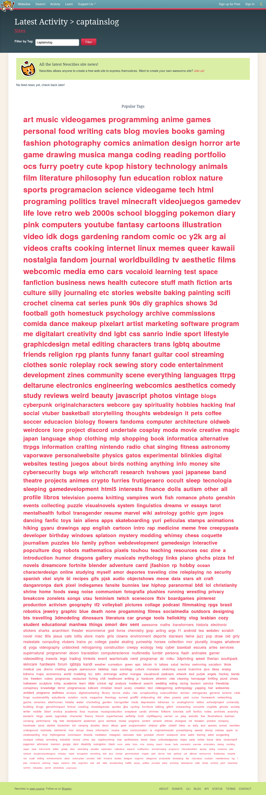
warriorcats (119, 658)
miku (170, 658)
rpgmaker (61, 716)
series (98, 303)
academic (71, 711)
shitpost (153, 725)
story (148, 364)
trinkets (89, 658)
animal (223, 725)
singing (167, 446)
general (215, 693)
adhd (211, 734)
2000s (103, 212)
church (160, 734)
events (31, 505)
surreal (123, 697)
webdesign (167, 413)
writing (90, 130)
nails (237, 693)
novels (31, 565)
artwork (181, 674)
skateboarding (133, 520)
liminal (71, 707)
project (75, 430)
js (138, 678)
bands (235, 674)
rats (135, 693)
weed (200, 658)
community (105, 374)
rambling (230, 744)
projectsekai (71, 768)
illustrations (215, 716)
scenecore (143, 598)
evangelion (100, 744)
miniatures (35, 762)
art (28, 119)
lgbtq (181, 344)
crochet (35, 303)
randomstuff (230, 739)
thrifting (213, 678)
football (35, 313)
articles (168, 720)
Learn (69, 4)
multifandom (143, 749)
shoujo (80, 730)
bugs (69, 472)
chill (102, 678)
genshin (225, 497)
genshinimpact (55, 707)
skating (127, 641)
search (148, 683)
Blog (197, 789)
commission (74, 734)
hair (210, 687)
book (157, 438)
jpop (149, 630)
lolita (78, 636)
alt (198, 578)
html (205, 189)
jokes (164, 762)
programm (174, 749)
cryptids (212, 707)
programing (45, 201)
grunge (143, 617)
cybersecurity (41, 472)
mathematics (97, 550)
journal (103, 259)
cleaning (182, 678)
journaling (80, 292)
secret (48, 767)
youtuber (149, 734)
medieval (135, 683)
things (95, 624)
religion (60, 354)
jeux (111, 753)
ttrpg (227, 374)
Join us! (199, 70)
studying (85, 572)
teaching (161, 550)
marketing (162, 323)
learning (168, 271)
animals (213, 165)
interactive (205, 542)
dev (123, 624)
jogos (216, 512)
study (32, 395)
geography (80, 604)
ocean (203, 565)
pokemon (197, 212)
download (232, 762)
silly (55, 292)
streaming (208, 354)
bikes (182, 725)
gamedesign (175, 542)
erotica (57, 711)
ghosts (223, 707)
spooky (203, 749)
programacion (76, 189)
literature (56, 177)
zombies (90, 758)
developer (35, 535)
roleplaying (192, 572)
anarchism (60, 630)
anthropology (183, 687)
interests (131, 489)
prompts (156, 762)
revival (76, 739)
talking (159, 707)
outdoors (200, 611)
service (208, 683)
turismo (227, 693)
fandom (74, 259)
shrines (154, 711)
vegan (26, 749)
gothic (187, 512)
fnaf (230, 405)
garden (107, 702)
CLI (188, 789)
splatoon (105, 535)
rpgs (213, 604)
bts (26, 617)
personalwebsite (77, 455)
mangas (135, 674)
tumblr (157, 652)
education (152, 177)
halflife (128, 762)
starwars (176, 636)
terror (61, 687)
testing (59, 463)
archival (214, 762)
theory (89, 716)
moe (71, 730)
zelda (127, 744)
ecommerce (95, 630)
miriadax (62, 753)
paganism (28, 744)
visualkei (95, 749)
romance (186, 497)
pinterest (206, 598)
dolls (174, 489)
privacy (216, 591)
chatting (60, 669)
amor (118, 572)
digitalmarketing (89, 693)
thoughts (138, 413)
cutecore (144, 282)
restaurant (79, 678)
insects (51, 658)
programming (133, 119)
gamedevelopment (74, 489)
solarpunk (172, 734)
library (106, 693)
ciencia (161, 753)
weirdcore (36, 430)
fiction (207, 282)
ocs (30, 165)
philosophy (96, 177)
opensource (88, 669)
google (67, 744)
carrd (141, 565)
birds (117, 463)
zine (215, 550)
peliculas (174, 520)
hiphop (158, 585)
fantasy (130, 224)
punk (118, 303)
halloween (30, 683)
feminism (104, 598)
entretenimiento (54, 758)
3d (213, 303)
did (159, 697)
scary (128, 687)
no (209, 572)
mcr (189, 641)
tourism (196, 683)
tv (175, 259)
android (190, 630)
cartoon (122, 527)
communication (139, 730)
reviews (56, 395)
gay (137, 405)
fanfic (51, 520)
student (31, 624)
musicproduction (111, 711)
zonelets (56, 598)
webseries (222, 687)
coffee (213, 413)
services (227, 647)
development (44, 374)
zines (75, 374)
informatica (182, 438)
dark (58, 585)
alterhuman (55, 702)
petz (186, 697)
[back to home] (7, 6)
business (71, 282)
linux (147, 247)
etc (104, 292)
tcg (233, 758)
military (40, 739)
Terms (230, 789)
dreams (173, 505)
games (198, 119)
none (110, 611)
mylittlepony (154, 716)
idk (51, 236)
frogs (26, 697)
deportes (136, 572)
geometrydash (132, 753)
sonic (58, 364)
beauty (102, 395)
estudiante (58, 697)
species (212, 725)
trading (75, 658)
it (186, 413)
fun (125, 177)
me (28, 333)
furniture (147, 707)
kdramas (163, 702)
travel (109, 201)
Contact (245, 789)
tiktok (227, 664)
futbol (64, 512)
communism (109, 591)
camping (83, 725)
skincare (30, 664)
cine (173, 572)
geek (123, 725)
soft (188, 711)
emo (96, 271)
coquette (211, 535)
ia (151, 730)
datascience (187, 762)
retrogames (199, 693)
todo (139, 734)
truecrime (194, 669)
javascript (131, 395)
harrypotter (121, 702)
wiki (147, 512)
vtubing (150, 744)
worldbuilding (144, 259)
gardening (100, 236)
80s (48, 636)
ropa (114, 669)
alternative (214, 438)
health (118, 282)
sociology (126, 669)
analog (226, 669)
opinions (65, 762)
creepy (132, 647)
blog (132, 130)
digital (213, 455)
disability (86, 744)
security (222, 572)
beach (159, 744)
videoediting (33, 658)
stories (123, 292)
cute (94, 165)
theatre (32, 480)
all (224, 489)
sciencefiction (169, 693)
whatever (232, 641)
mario (100, 636)
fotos (135, 744)
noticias (219, 730)
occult (175, 480)
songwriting (222, 734)
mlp (115, 438)
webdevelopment (138, 542)
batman (230, 716)
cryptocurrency (106, 739)
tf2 (97, 604)
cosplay (149, 430)
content (146, 720)
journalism (36, 542)
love (44, 212)
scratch (228, 630)
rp (174, 565)
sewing (126, 364)
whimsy (173, 535)
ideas (215, 669)
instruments (44, 749)
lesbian (208, 617)
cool (182, 354)
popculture (36, 550)
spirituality (159, 405)
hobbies (187, 405)
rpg (80, 354)
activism (58, 604)
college (101, 641)
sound (182, 669)
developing (178, 758)
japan (30, 438)
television (73, 497)
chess (192, 535)
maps (40, 674)
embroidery (209, 744)
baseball (184, 647)
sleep (193, 480)
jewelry (50, 611)
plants (99, 354)
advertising (83, 749)
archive (157, 313)
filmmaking (194, 604)
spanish (31, 578)
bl (68, 578)
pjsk (105, 578)
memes (171, 247)
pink (31, 224)
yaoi (177, 472)
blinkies (191, 455)
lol (208, 585)
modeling (80, 674)
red (25, 758)
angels (211, 674)
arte (233, 142)
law (145, 585)
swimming (199, 664)
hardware (47, 664)
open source (37, 788)
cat (81, 303)
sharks (43, 630)
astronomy (215, 446)
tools (159, 617)
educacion (58, 421)
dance (59, 323)
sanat (41, 725)
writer (27, 711)
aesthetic (198, 259)
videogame (156, 189)
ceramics (40, 702)
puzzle (75, 505)
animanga (110, 674)
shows (196, 303)
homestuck (85, 313)
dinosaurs (92, 617)
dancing (33, 520)
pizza (219, 557)
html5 (108, 489)
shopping (135, 438)
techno (185, 664)
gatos (133, 455)
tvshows (158, 472)
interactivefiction (189, 749)
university (233, 702)
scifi (223, 292)
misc (38, 636)
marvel (132, 512)
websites (35, 463)
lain (78, 520)
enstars (71, 693)
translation (90, 652)
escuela (199, 647)
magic (231, 430)
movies (156, 130)
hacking (211, 405)
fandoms (132, 421)
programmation (137, 725)
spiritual (177, 753)
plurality (201, 641)
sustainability (40, 697)
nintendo (112, 446)
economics (53, 674)
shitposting (148, 697)
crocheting (93, 702)
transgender (87, 512)
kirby (57, 683)
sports (35, 189)
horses (160, 641)
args (172, 630)
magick (145, 753)
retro (63, 212)
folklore (166, 711)
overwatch (185, 744)
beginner (139, 758)
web (82, 212)
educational (54, 624)
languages (200, 374)
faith (99, 758)
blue (84, 611)
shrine (30, 591)
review (122, 720)
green (129, 664)
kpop (114, 165)
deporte (159, 636)
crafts (61, 247)
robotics (32, 611)
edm (98, 674)
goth (57, 313)
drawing (61, 154)
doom (74, 652)
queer (198, 247)
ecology (146, 647)
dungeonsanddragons (44, 753)
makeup (84, 323)
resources (185, 550)
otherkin (161, 678)
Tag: (24, 41)
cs (236, 730)
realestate (31, 641)
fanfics (197, 711)
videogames (83, 119)
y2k (195, 236)
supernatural (33, 652)
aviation (73, 697)
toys (66, 520)
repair (71, 753)
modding (151, 535)
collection (176, 641)
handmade (29, 725)
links (171, 557)
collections (119, 749)
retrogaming (92, 647)
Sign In (250, 4)
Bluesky (67, 788)
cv (173, 702)
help (159, 647)
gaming (211, 130)
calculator (128, 734)
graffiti (134, 697)
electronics (74, 385)
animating (51, 739)
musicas (93, 711)
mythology (150, 557)
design (184, 142)
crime (86, 739)
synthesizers (131, 739)
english (101, 527)
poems (95, 497)
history (139, 165)
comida (35, 323)
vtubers (68, 641)
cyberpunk (37, 405)
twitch (123, 598)
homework (208, 697)
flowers (108, 421)
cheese (119, 753)
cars (115, 271)
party (192, 739)
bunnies (130, 585)
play (183, 716)
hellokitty (176, 617)
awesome (150, 624)
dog (56, 550)
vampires (137, 497)
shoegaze (180, 720)
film (30, 177)
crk (190, 720)
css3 (153, 753)
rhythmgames (57, 734)
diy (148, 303)
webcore (118, 405)
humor (63, 557)
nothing (137, 463)
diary (226, 212)
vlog (193, 617)
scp (93, 739)
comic (164, 236)
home (45, 591)
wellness (58, 692)
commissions (193, 313)
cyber (170, 647)
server (168, 716)
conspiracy (30, 687)
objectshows (140, 578)
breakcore (33, 598)
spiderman (90, 720)
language (53, 438)
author (123, 674)
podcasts (167, 674)
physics (112, 455)
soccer (32, 421)
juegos (80, 463)
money (199, 463)
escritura (111, 720)
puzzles (60, 542)
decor (105, 725)
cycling (135, 707)
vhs (25, 678)
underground (30, 730)
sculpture (45, 683)
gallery (104, 557)
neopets (231, 753)
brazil (118, 687)
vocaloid (139, 271)
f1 (179, 630)
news (96, 282)
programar (149, 658)
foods (59, 591)
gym (202, 512)
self (98, 762)
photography (77, 142)
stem (76, 744)
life (28, 212)
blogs (208, 396)
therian (213, 658)
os (189, 725)
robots (71, 550)
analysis (120, 683)
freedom (36, 678)
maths (165, 624)
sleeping (35, 489)
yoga (33, 647)
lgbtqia (75, 664)
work (156, 497)
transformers (183, 624)
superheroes (114, 716)
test (190, 271)
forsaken (199, 720)
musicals (124, 557)
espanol (131, 749)
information (58, 446)
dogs (69, 236)
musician (208, 758)
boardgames (181, 598)
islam (72, 749)
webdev (212, 630)
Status (217, 789)
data (176, 578)
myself (104, 572)
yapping (200, 687)
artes (213, 647)
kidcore (93, 687)
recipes (81, 578)
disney (209, 730)
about (99, 463)
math (186, 282)
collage (152, 604)
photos (161, 395)
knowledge (48, 687)
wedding (161, 683)
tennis (116, 693)
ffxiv (160, 598)
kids (62, 720)
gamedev (224, 201)
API (206, 789)
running (176, 591)
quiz (203, 725)
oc (182, 236)
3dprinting (185, 658)
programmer (57, 652)
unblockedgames (168, 739)
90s (134, 303)
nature (211, 177)
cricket (101, 683)
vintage (186, 395)
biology (85, 421)
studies (118, 758)
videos (35, 247)
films (227, 259)
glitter (163, 725)
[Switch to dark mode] (261, 4)
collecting (53, 505)
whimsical (42, 744)
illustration (202, 224)
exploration (106, 749)
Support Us (85, 4)
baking (175, 292)
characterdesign (40, 572)
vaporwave (38, 455)
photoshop (58, 767)
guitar (163, 354)
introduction (38, 557)
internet (121, 247)
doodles (95, 725)
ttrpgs (31, 446)
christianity (225, 585)
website (148, 292)
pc (90, 641)
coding (148, 154)
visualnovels (100, 505)
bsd (191, 674)
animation (151, 142)
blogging (160, 212)
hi (155, 664)
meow (162, 578)
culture (34, 292)
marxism (55, 744)
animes (79, 480)
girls (110, 636)
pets (197, 413)
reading (178, 154)
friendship (222, 683)
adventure (121, 565)
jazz (200, 636)
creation (139, 687)
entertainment (200, 364)
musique (28, 739)
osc (204, 550)
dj (24, 647)
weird (80, 395)
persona (172, 652)
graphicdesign (46, 344)
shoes (234, 678)
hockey (224, 674)
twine (190, 636)
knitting (115, 497)
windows (82, 535)
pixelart (112, 323)
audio (119, 578)
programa (43, 692)
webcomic (42, 271)
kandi (87, 664)
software (195, 323)
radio (134, 446)
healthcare (115, 678)
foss (82, 711)
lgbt (120, 333)
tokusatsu (37, 767)
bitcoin (147, 664)
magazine (96, 697)
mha (142, 744)
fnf (231, 557)
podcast (171, 604)
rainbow (27, 753)
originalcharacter (164, 730)
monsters (153, 669)
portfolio (210, 154)
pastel (114, 641)
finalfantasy (219, 753)
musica (92, 154)
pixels (121, 550)
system (125, 505)
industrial (65, 739)
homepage (198, 678)
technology (175, 165)
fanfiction (38, 282)
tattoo (200, 702)
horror (211, 142)
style (59, 578)
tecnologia (217, 480)
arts (225, 282)
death (97, 611)
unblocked (70, 647)
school (129, 212)
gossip (64, 749)
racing (184, 683)
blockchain (64, 725)
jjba (125, 707)
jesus (57, 636)
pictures (133, 604)
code (168, 364)
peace (137, 762)
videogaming (163, 687)
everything (164, 374)
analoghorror (185, 702)
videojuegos (182, 201)
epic (138, 664)
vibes (125, 730)
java (206, 669)
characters (134, 344)
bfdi (199, 585)
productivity (164, 758)
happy (56, 762)
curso (195, 697)
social (31, 413)
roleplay (83, 364)
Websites (24, 4)
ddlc (74, 762)
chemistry (136, 630)
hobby (187, 565)
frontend (108, 758)
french (100, 716)
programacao (77, 687)
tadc (169, 753)
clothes (35, 364)
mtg (55, 720)
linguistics (149, 505)
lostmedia (46, 730)
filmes (154, 611)
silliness (193, 753)
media (74, 271)
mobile (37, 711)
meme (189, 527)
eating (173, 683)
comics (116, 142)
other (211, 489)
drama (48, 669)
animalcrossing (159, 749)
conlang (28, 721)
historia (202, 624)
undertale (124, 430)
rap (151, 527)
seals (49, 716)
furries (120, 480)
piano (186, 557)
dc (162, 658)
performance (43, 720)
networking (224, 697)
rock (105, 364)
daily (195, 725)
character (76, 716)
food (66, 130)
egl (111, 683)
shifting (40, 758)
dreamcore (53, 565)
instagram (115, 734)
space (208, 271)
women (185, 693)
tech (187, 189)
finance (155, 489)
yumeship (144, 641)
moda (170, 430)
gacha (27, 702)
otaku (126, 693)
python (107, 542)
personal (39, 130)
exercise (197, 744)
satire (191, 734)
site (215, 463)
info (181, 463)
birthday (59, 535)
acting (161, 630)
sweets (199, 730)
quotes (116, 707)
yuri (156, 520)
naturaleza (197, 758)
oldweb (220, 421)
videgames (151, 758)
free (202, 527)
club (92, 762)
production (34, 604)
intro (139, 527)
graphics (169, 303)
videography (49, 647)
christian (106, 687)
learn (82, 683)
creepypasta (224, 527)
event (102, 658)
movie (189, 430)
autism (192, 489)
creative (210, 430)
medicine (168, 527)
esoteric (28, 716)
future (210, 739)
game (33, 154)
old (227, 636)
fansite (112, 585)
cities (104, 762)
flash (185, 652)
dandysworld (74, 720)
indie (173, 333)
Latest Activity (41, 21)
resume (113, 512)
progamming (131, 611)
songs (73, 598)
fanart (141, 354)
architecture (191, 421)
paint (222, 762)
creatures (222, 749)
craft (208, 578)
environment (140, 636)
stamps (196, 520)
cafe (68, 636)
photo (206, 497)
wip (84, 472)
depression (148, 702)
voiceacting (183, 707)
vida (172, 678)
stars (188, 578)
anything (162, 463)
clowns (122, 636)
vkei (47, 578)
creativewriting (31, 734)
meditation (101, 734)
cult (185, 753)
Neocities (20, 788)
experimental (160, 455)
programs (134, 720)
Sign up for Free (229, 4)
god (111, 630)
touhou (139, 550)
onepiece (131, 711)
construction (114, 647)
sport (192, 333)
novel (27, 636)
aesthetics (191, 385)
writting (129, 678)
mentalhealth (38, 512)
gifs (95, 578)
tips (187, 758)
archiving (174, 762)
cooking (89, 247)
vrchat (200, 739)
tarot (215, 505)
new (119, 739)
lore (58, 430)
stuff (168, 282)
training (201, 734)
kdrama (28, 674)
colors (48, 678)
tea (201, 630)
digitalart (50, 333)
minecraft (139, 201)
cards (143, 711)
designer (128, 758)
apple (229, 730)
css (134, 333)
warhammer (205, 753)
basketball (76, 413)
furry (48, 165)
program (225, 323)
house (168, 744)
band (219, 472)
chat (149, 446)
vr (186, 505)
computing (50, 641)
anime (172, 119)
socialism (215, 664)
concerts (198, 707)
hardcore (147, 678)
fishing (93, 678)
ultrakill (173, 725)
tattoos (163, 664)
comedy (223, 385)
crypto (100, 480)
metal (81, 344)
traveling (157, 572)
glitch (169, 707)
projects (56, 480)
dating (212, 749)
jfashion (160, 565)
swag (73, 591)
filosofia (88, 734)
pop (209, 636)
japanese (198, 472)
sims (183, 734)
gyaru (47, 527)
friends (34, 354)
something (95, 753)
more (119, 744)
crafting (86, 446)
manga (120, 154)
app (85, 527)
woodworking (116, 762)
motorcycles (78, 758)
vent (134, 624)
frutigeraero (148, 480)
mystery (128, 535)
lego (63, 658)
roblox (185, 177)
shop (75, 438)
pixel (71, 585)
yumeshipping (184, 730)
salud (174, 664)
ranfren (27, 767)
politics (82, 201)
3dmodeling (67, 617)
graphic (69, 611)
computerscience (115, 652)
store (88, 636)
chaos (89, 730)
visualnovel (151, 674)
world (67, 674)
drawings (68, 527)
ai (222, 236)
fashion (37, 142)
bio (75, 542)
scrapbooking (149, 693)
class (153, 739)
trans (162, 344)
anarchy (233, 711)
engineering (114, 385)
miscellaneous (222, 758)
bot (74, 725)
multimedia (141, 652)
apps (107, 520)
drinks (205, 762)
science (119, 189)
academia (70, 683)
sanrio (153, 333)
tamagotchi (82, 753)
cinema (62, 303)
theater (77, 630)
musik (32, 758)
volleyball (112, 604)
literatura (115, 617)
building (28, 707)
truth (141, 716)
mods (134, 702)
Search (40, 4)
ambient (28, 692)
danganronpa (37, 585)
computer (159, 421)
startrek (51, 725)
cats (113, 130)
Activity (55, 4)
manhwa (78, 624)
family (89, 542)
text (150, 687)
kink (105, 753)
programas (62, 678)
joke (231, 749)
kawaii (223, 247)
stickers (29, 630)
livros (121, 630)
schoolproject (215, 702)
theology (110, 697)
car (130, 617)
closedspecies (100, 707)
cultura (139, 669)
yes (38, 669)
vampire (157, 720)
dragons (83, 557)
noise (87, 591)
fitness (189, 446)
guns (101, 720)
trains (81, 641)
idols (218, 739)
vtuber (50, 413)
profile (32, 497)
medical (28, 669)
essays (199, 505)
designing (223, 611)
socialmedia (176, 611)
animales (199, 652)
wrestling (196, 591)
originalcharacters (79, 405)
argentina (83, 762)
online (66, 572)
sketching (168, 669)
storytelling (107, 413)
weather (100, 664)
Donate (177, 789)
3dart (47, 711)
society (235, 707)
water (80, 702)
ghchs (203, 557)
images (216, 641)
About (164, 789)
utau (87, 598)
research (132, 472)
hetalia (69, 702)
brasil (226, 604)
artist (134, 323)
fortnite (77, 565)
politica (146, 762)
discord (97, 430)
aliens (92, 520)
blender (98, 565)
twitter (56, 749)
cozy (223, 617)
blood (144, 739)
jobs (25, 762)
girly (236, 636)
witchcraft (104, 472)
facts (175, 744)
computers (62, 224)
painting (201, 292)
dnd (105, 333)
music (47, 119)
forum (62, 664)
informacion (102, 730)
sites (167, 697)
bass (34, 749)
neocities (234, 725)
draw (219, 636)
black (112, 744)
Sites (20, 31)
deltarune (38, 385)
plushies (156, 591)
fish (169, 497)
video (33, 236)
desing (220, 744)
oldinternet (60, 730)
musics (115, 730)
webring (46, 762)
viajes (183, 739)
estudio (193, 716)
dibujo (114, 725)
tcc (90, 674)
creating (83, 707)
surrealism (115, 664)
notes (208, 711)
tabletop (103, 669)
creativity (82, 333)
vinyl (44, 734)
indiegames (90, 585)
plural (223, 678)
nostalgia (40, 259)
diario (67, 758)
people (72, 669)
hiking (30, 527)
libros (51, 497)
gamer (214, 652)
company (223, 720)
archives (219, 711)
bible (91, 683)
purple (201, 674)
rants (84, 697)
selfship (130, 716)
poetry (72, 165)
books (183, 130)
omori (111, 624)
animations (220, 520)
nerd (134, 658)
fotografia (134, 591)
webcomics (153, 385)
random (135, 236)
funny (120, 354)
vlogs (39, 716)
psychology (124, 313)
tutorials (178, 711)
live (203, 716)
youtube (99, 224)
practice (211, 720)
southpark (229, 658)
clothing (96, 438)
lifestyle (216, 333)
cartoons (163, 224)
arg (211, 236)
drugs (39, 707)
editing (103, 344)
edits (197, 762)
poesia (176, 697)
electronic (219, 624)
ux (176, 716)
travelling (42, 617)
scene (135, 374)
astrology (166, 512)
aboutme (206, 344)
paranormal (181, 585)
